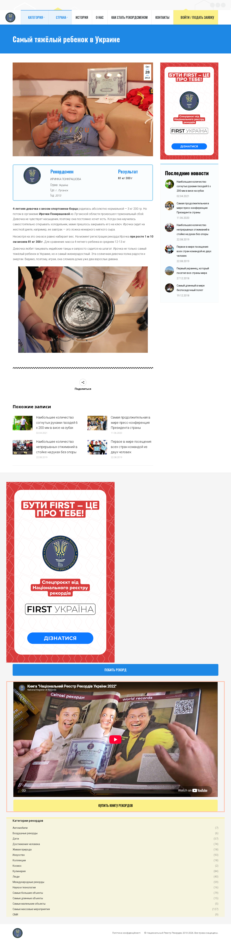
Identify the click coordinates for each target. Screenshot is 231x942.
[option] (83, 309)
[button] (13, 311)
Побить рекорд (115, 669)
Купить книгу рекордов (115, 805)
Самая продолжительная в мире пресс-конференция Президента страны (130, 422)
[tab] (80, 356)
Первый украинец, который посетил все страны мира (193, 270)
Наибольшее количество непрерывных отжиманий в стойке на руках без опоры (56, 447)
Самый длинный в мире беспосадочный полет (191, 288)
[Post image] (22, 423)
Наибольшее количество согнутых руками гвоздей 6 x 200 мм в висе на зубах (57, 422)
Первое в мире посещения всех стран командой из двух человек (131, 447)
